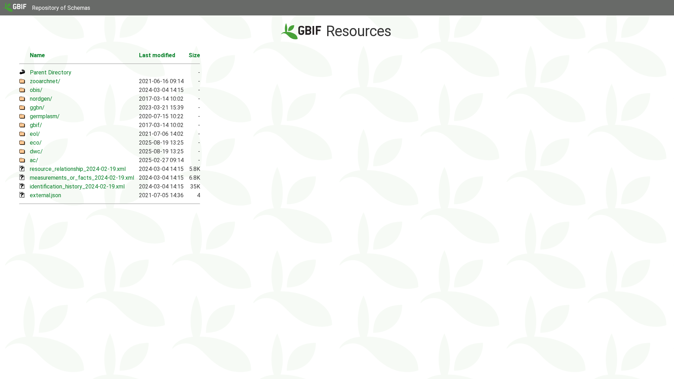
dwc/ (36, 151)
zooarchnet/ (45, 81)
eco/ (36, 142)
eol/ (35, 134)
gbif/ (36, 125)
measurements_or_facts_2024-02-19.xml (82, 177)
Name (37, 55)
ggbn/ (37, 107)
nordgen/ (41, 98)
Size (194, 55)
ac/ (34, 160)
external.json (45, 195)
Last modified (157, 55)
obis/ (36, 90)
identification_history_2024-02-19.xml (77, 186)
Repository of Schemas (61, 8)
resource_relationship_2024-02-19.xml (78, 169)
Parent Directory (50, 72)
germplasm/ (45, 116)
